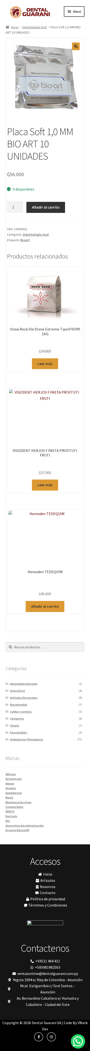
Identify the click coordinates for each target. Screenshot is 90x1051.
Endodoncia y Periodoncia (26, 739)
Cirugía (14, 725)
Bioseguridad (18, 704)
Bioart (25, 240)
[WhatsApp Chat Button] (78, 1041)
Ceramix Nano (14, 807)
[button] (76, 46)
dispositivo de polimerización (25, 825)
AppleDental (14, 793)
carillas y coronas (21, 711)
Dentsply (11, 816)
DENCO (10, 811)
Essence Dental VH (17, 830)
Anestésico (17, 690)
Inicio (14, 27)
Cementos (17, 718)
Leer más (45, 363)
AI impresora (14, 779)
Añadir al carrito (46, 207)
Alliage (10, 783)
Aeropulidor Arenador (23, 683)
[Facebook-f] (38, 1036)
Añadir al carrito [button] (45, 606)
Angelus (11, 788)
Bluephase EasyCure (18, 802)
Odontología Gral (34, 27)
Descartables (18, 732)
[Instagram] (51, 1036)
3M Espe (11, 774)
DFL (8, 821)
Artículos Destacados (24, 697)
